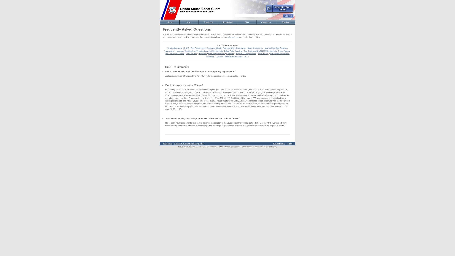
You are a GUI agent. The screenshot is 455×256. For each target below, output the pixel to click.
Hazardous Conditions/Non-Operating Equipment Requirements (199, 51)
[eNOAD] (279, 12)
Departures (203, 54)
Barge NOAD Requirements (246, 54)
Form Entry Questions (216, 54)
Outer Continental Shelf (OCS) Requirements (260, 51)
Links (290, 144)
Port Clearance (191, 54)
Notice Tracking (284, 51)
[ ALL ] (246, 56)
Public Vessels (263, 54)
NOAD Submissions (174, 48)
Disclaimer (167, 144)
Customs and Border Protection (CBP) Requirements (226, 48)
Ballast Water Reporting (233, 51)
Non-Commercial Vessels (174, 54)
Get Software (279, 144)
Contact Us (233, 37)
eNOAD (186, 48)
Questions (219, 56)
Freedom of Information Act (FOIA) (189, 144)
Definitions (230, 54)
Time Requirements (198, 48)
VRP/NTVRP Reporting (233, 56)
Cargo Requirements (255, 48)
